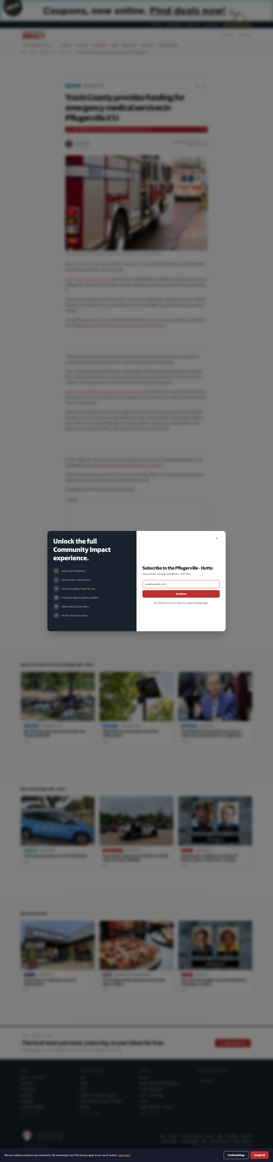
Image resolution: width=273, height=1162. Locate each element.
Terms (190, 603)
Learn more (124, 1155)
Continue (181, 593)
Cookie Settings (236, 1155)
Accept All (259, 1155)
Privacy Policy (202, 603)
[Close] (217, 538)
